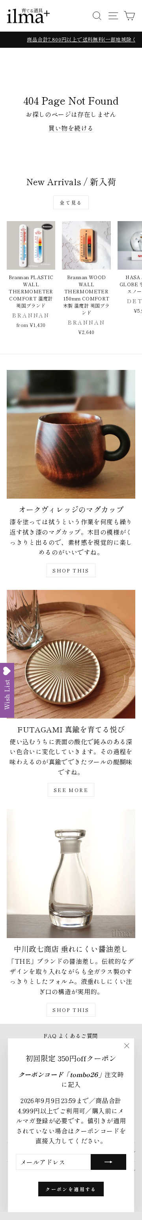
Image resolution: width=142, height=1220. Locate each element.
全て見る (71, 202)
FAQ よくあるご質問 (71, 1036)
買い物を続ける (71, 128)
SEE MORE (71, 789)
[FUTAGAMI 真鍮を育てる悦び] (71, 654)
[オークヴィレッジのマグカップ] (71, 434)
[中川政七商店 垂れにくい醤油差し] (71, 873)
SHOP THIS (71, 570)
